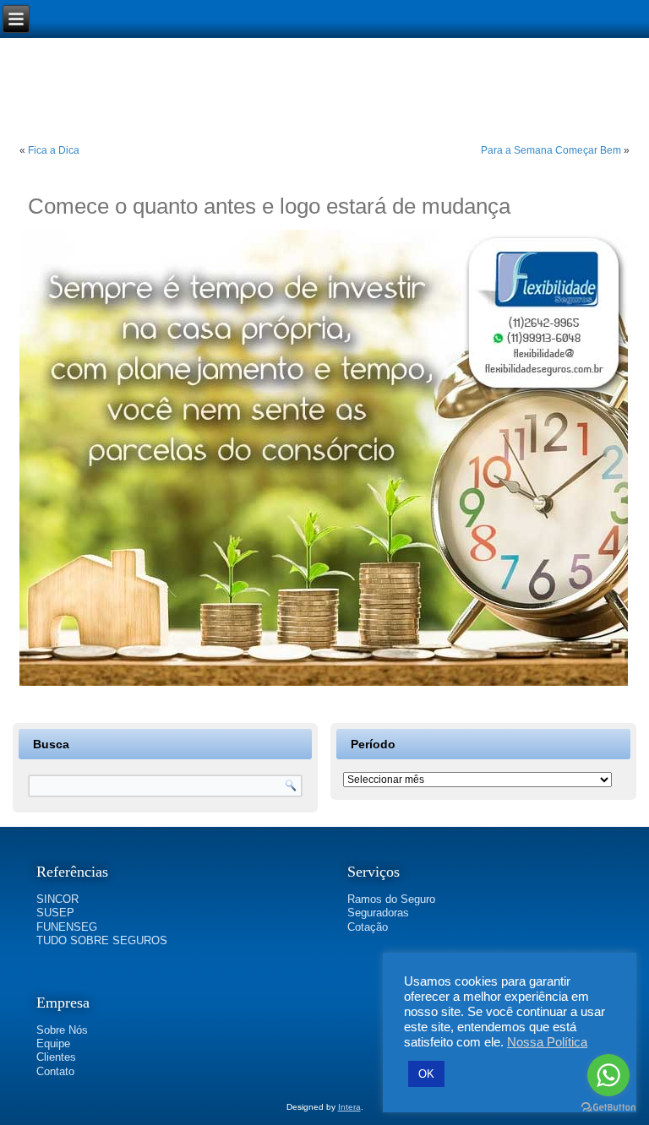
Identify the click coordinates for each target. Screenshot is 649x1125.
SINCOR (57, 899)
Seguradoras (378, 912)
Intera (349, 1106)
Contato (55, 1071)
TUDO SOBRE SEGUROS (101, 940)
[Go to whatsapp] (608, 1075)
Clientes (56, 1057)
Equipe (53, 1043)
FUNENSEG (66, 927)
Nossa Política (547, 1042)
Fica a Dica (53, 150)
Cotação (367, 927)
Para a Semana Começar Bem (551, 150)
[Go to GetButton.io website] (608, 1107)
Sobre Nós (62, 1030)
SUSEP (55, 912)
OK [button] (426, 1074)
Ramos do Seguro (391, 899)
